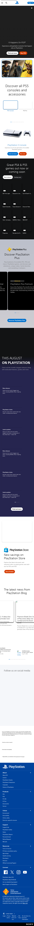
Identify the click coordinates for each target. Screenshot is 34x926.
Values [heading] (5, 810)
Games (4, 806)
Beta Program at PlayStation (10, 884)
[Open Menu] (2, 3)
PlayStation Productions (9, 782)
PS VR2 (4, 799)
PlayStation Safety (7, 829)
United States (9, 913)
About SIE (5, 775)
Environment (6, 813)
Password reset (7, 837)
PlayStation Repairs (8, 834)
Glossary (5, 860)
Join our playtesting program (10, 882)
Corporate (5, 785)
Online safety (6, 818)
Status (4, 832)
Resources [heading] (6, 846)
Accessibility (6, 815)
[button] (17, 68)
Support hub (6, 827)
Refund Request (7, 839)
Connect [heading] (5, 867)
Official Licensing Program (9, 863)
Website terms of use (14, 917)
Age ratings (6, 853)
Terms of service (7, 848)
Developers (5, 858)
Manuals (5, 841)
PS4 (4, 796)
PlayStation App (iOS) (8, 877)
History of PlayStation (8, 787)
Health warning (7, 856)
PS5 (4, 794)
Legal (4, 916)
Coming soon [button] (17, 177)
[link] (12, 384)
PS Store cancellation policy (10, 851)
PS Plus (4, 801)
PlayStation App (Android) (9, 879)
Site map (19, 916)
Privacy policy (8, 916)
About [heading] (5, 773)
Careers (5, 777)
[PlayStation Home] (17, 2)
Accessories (6, 804)
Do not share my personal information (26, 917)
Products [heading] (5, 791)
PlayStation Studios (8, 780)
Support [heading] (5, 825)
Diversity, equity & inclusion (10, 820)
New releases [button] (7, 177)
